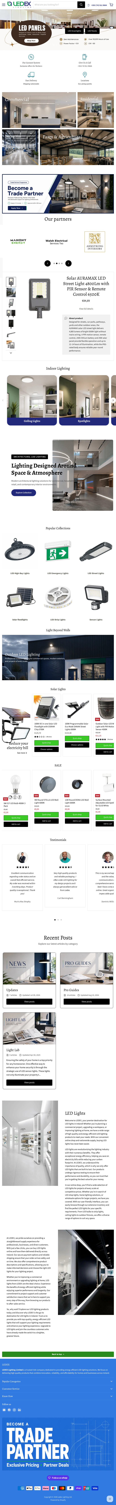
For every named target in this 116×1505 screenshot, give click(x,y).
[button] (8, 30)
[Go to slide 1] (54, 263)
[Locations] (84, 78)
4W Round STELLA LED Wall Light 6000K (46, 801)
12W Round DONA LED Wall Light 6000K (77, 801)
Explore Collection (24, 492)
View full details (86, 309)
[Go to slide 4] (62, 263)
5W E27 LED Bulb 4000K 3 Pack (14, 805)
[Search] (81, 4)
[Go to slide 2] (56, 263)
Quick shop (46, 742)
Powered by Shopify (58, 1500)
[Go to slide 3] (59, 263)
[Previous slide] (47, 263)
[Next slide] (68, 263)
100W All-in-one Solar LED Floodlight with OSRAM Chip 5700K (45, 726)
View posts (29, 1001)
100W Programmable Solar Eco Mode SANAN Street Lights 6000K (76, 726)
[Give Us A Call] (84, 60)
